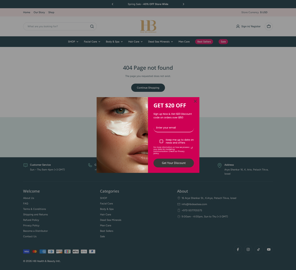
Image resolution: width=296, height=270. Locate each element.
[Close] (195, 101)
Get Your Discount (174, 163)
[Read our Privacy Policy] (192, 148)
